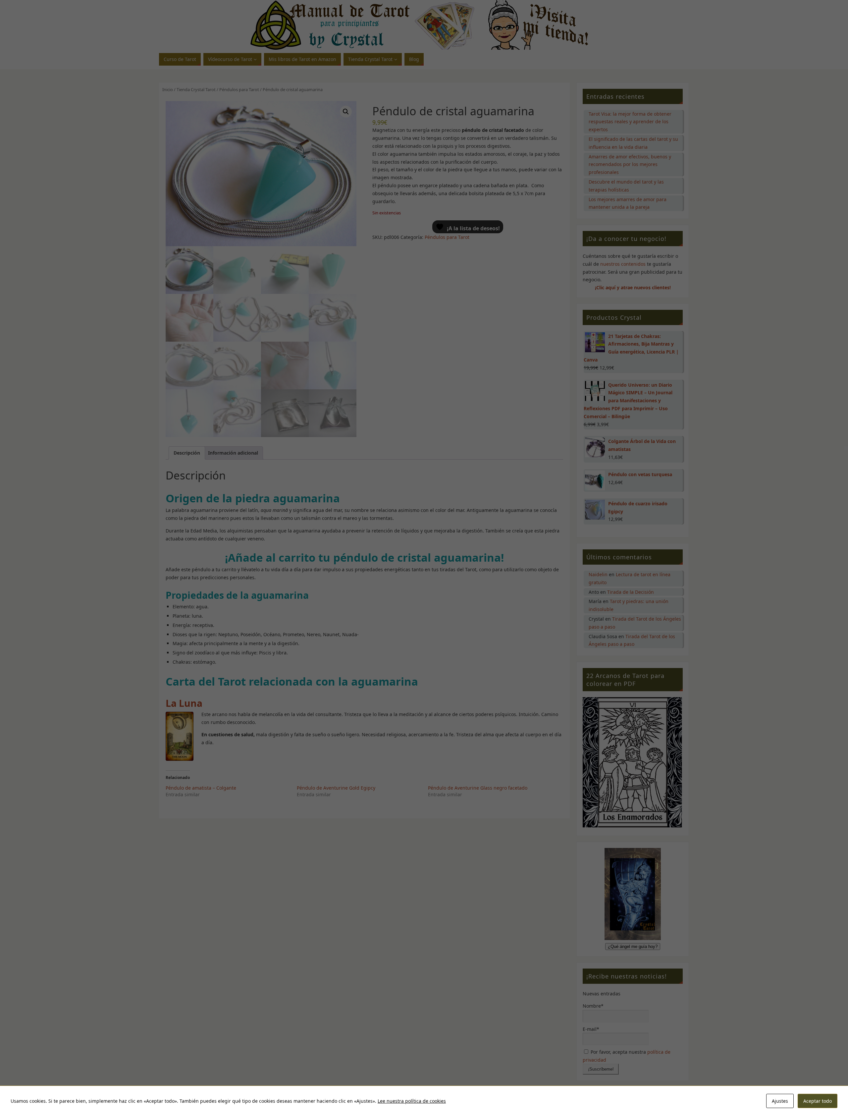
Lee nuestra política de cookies (412, 1101)
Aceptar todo (817, 1101)
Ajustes (780, 1101)
